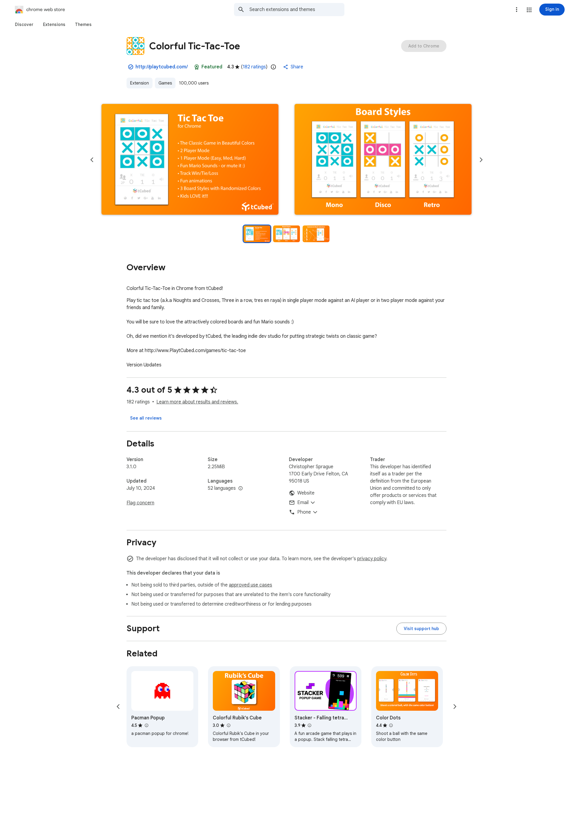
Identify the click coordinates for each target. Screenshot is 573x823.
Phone (304, 512)
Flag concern (140, 503)
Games (165, 83)
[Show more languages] (240, 488)
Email (303, 503)
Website (306, 493)
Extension (139, 83)
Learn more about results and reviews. (197, 402)
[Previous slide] (92, 160)
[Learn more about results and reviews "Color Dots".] (391, 725)
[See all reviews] (146, 418)
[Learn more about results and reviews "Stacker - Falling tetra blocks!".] (309, 725)
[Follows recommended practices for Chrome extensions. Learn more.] (197, 67)
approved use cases (250, 585)
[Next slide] (481, 160)
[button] (529, 10)
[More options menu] (517, 10)
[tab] (24, 24)
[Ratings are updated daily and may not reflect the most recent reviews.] (273, 67)
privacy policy (371, 559)
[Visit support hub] (421, 628)
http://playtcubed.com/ (161, 67)
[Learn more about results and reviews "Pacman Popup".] (146, 725)
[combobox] (296, 9)
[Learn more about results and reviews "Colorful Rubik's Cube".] (228, 725)
